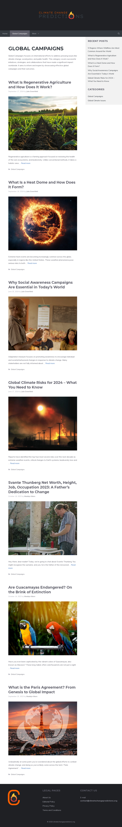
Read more (25, 163)
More (34, 33)
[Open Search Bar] (118, 33)
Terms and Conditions (52, 810)
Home (5, 33)
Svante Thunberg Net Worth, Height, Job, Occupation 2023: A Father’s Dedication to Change (42, 487)
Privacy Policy (49, 806)
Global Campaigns (19, 33)
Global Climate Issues (97, 100)
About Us (47, 797)
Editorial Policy (49, 801)
